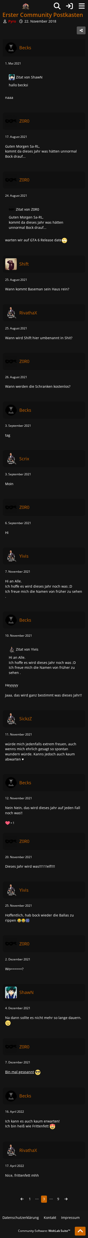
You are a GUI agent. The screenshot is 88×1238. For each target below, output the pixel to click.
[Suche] (57, 6)
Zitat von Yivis (27, 649)
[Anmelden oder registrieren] (69, 6)
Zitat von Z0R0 (27, 209)
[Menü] (82, 6)
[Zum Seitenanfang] (80, 1231)
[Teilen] (81, 30)
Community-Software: (44, 1231)
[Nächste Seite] (66, 1199)
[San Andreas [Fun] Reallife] (25, 6)
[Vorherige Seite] (22, 1199)
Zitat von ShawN (29, 77)
